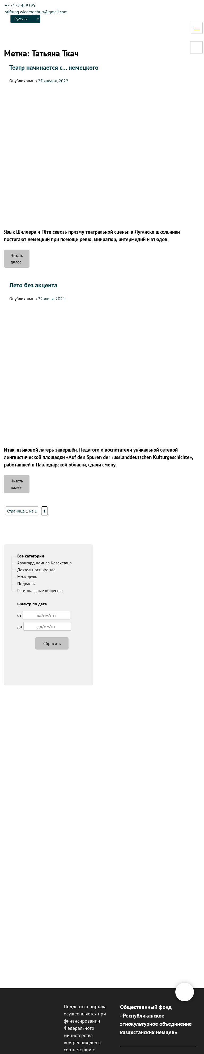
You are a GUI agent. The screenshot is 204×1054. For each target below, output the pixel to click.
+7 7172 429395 (20, 5)
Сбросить (52, 643)
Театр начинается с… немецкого (54, 67)
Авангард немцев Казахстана (44, 563)
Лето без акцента (33, 285)
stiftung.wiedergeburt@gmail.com (36, 11)
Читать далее (20, 260)
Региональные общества (40, 590)
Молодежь (27, 576)
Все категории (30, 556)
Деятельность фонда (36, 570)
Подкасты (26, 583)
